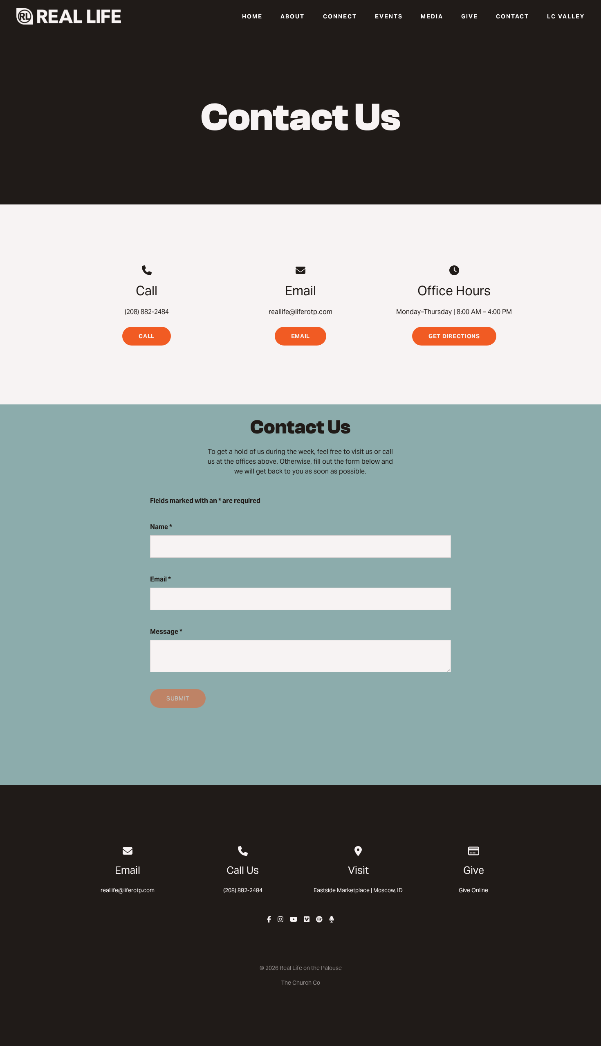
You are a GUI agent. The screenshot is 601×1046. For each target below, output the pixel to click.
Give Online (473, 890)
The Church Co (300, 982)
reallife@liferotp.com (128, 890)
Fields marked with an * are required (205, 500)
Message (166, 631)
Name (161, 527)
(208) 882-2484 (242, 890)
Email (160, 579)
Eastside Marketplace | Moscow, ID (358, 890)
